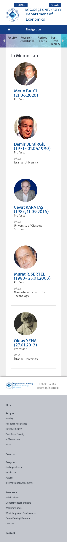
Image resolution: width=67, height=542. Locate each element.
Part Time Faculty (55, 41)
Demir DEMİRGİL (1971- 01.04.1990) (32, 146)
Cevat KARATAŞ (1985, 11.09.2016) (31, 209)
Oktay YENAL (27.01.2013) (26, 343)
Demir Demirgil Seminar (18, 518)
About (9, 405)
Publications (12, 497)
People (10, 413)
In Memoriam (13, 439)
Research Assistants (27, 39)
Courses (10, 454)
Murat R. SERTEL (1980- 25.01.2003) (32, 276)
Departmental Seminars (18, 502)
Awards (10, 477)
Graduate (11, 472)
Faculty (12, 37)
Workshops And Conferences (21, 513)
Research (11, 492)
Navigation (33, 29)
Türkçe (20, 5)
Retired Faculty (42, 39)
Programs (11, 462)
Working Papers (14, 508)
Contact (10, 533)
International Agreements (20, 483)
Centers (10, 523)
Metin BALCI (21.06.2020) (26, 93)
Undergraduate (14, 467)
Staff (8, 444)
